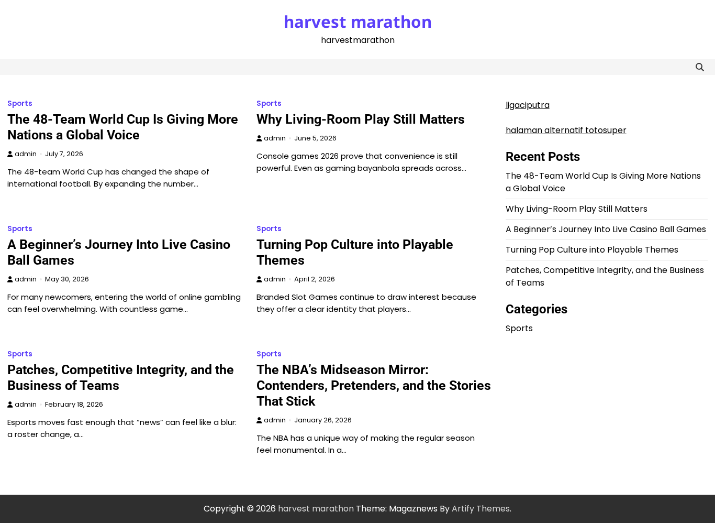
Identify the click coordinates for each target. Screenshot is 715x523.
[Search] (700, 67)
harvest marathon (358, 21)
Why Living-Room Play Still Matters (360, 119)
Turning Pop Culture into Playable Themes (592, 250)
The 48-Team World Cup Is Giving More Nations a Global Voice (122, 127)
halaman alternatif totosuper (566, 130)
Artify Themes (481, 509)
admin (26, 153)
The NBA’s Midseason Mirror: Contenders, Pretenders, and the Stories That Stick (373, 385)
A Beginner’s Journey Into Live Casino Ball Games (606, 229)
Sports (19, 103)
